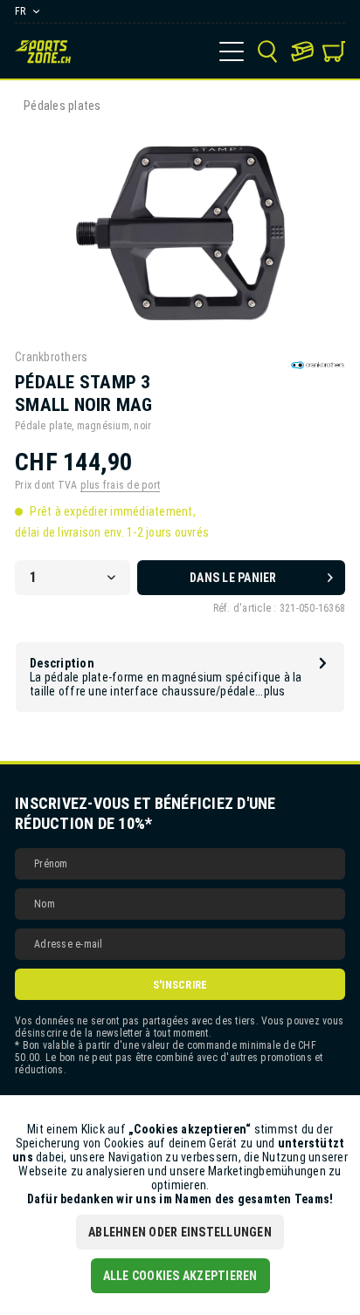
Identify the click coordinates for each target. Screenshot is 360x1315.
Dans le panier (233, 578)
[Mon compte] (302, 51)
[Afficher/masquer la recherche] (267, 51)
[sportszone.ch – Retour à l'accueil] (43, 51)
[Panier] (333, 51)
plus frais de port (120, 485)
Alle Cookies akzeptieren (180, 1276)
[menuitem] (231, 51)
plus (275, 691)
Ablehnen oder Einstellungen (180, 1232)
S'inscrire (180, 985)
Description (62, 663)
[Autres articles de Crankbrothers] (317, 365)
